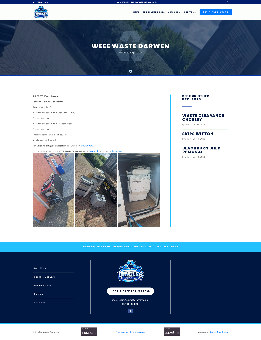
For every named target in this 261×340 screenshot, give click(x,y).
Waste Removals (42, 285)
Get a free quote (215, 12)
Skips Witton (198, 134)
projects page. (116, 151)
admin (125, 52)
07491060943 (87, 146)
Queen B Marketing (218, 332)
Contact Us (40, 303)
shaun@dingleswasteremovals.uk (130, 300)
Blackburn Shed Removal (201, 150)
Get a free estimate (129, 291)
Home (136, 12)
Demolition (40, 268)
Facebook (93, 151)
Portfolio (190, 12)
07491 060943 (130, 303)
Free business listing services (130, 332)
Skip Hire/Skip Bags (154, 12)
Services (173, 12)
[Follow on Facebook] (130, 311)
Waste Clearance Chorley (203, 117)
